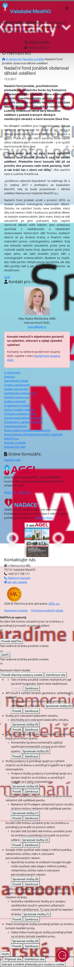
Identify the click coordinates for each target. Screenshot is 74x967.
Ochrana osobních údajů (20, 414)
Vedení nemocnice (16, 389)
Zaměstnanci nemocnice (20, 393)
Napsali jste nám (15, 447)
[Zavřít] (1, 651)
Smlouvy (9, 377)
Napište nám (12, 460)
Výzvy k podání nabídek (19, 410)
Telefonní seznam (18, 578)
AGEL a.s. (54, 603)
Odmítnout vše (55, 675)
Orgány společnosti (17, 385)
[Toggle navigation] (67, 8)
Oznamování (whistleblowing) (23, 418)
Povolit (16, 688)
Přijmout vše (13, 959)
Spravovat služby (59, 706)
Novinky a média (33, 59)
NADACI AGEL (44, 518)
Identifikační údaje (16, 381)
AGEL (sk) (24, 492)
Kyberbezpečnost (15, 426)
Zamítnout (31, 688)
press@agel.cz (37, 327)
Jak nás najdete (17, 582)
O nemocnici (14, 59)
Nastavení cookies (16, 610)
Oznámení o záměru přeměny (23, 422)
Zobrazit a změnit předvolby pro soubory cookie (32, 964)
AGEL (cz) (10, 492)
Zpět (7, 277)
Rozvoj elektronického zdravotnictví (27, 430)
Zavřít (5, 655)
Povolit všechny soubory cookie (21, 675)
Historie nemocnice (16, 397)
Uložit (5, 954)
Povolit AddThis (11, 641)
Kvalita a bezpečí (15, 401)
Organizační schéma (17, 405)
